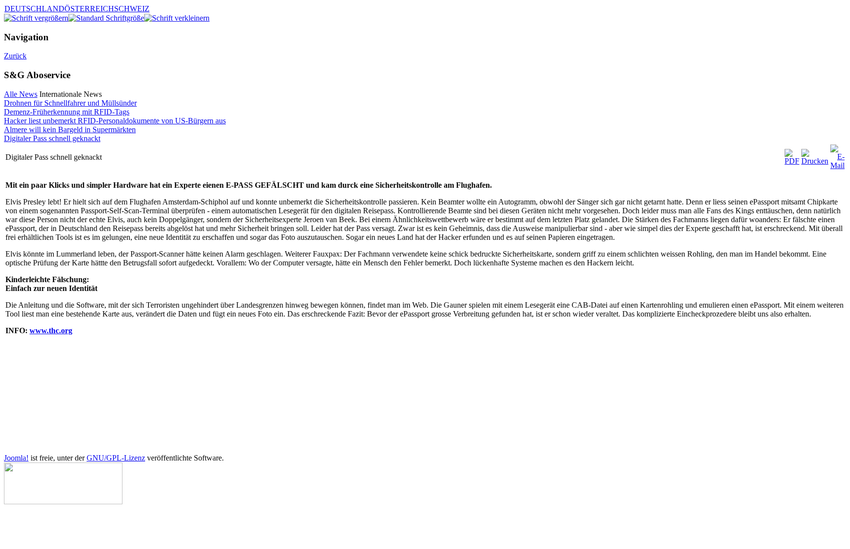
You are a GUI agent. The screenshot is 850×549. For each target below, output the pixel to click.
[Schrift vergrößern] (36, 18)
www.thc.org (51, 330)
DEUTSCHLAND (34, 8)
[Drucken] (814, 161)
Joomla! (16, 458)
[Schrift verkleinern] (177, 18)
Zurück (15, 56)
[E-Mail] (837, 165)
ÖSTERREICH (89, 8)
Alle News (20, 94)
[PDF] (792, 161)
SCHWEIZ (132, 8)
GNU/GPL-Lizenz (116, 458)
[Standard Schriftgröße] (106, 18)
